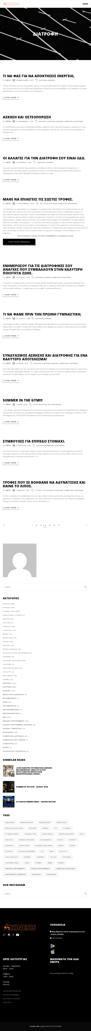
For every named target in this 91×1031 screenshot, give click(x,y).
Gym (81, 834)
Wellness (44, 203)
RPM (51, 851)
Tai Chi (53, 857)
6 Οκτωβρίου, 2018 (23, 162)
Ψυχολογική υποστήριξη (14, 751)
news (61, 845)
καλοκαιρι (36, 874)
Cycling (32, 828)
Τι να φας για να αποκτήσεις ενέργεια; (38, 76)
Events (6, 604)
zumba (39, 863)
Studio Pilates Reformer (15, 653)
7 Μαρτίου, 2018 (22, 490)
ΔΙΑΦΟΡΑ (51, 80)
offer (72, 845)
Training (67, 857)
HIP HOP (7, 623)
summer (40, 857)
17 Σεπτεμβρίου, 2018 (25, 203)
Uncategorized (11, 668)
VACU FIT (7, 672)
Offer (35, 404)
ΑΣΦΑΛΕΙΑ (7, 1002)
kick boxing (46, 840)
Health (6, 619)
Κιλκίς (61, 863)
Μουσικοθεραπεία (11, 710)
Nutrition (8, 638)
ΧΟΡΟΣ (6, 747)
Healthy (9, 840)
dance (45, 828)
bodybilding (45, 822)
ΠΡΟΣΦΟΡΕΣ (57, 404)
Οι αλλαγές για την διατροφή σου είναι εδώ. (44, 158)
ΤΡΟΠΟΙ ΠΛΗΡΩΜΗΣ (11, 995)
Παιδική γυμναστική (12, 728)
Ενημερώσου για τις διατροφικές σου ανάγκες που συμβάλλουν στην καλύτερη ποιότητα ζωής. (43, 269)
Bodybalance (27, 822)
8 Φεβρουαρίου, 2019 (25, 80)
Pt (42, 851)
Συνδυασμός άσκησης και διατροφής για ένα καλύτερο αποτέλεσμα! (45, 357)
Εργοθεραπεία (9, 698)
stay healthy (11, 857)
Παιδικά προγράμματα (40, 868)
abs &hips (9, 822)
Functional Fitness (12, 615)
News (5, 634)
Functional (47, 834)
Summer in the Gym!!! (23, 400)
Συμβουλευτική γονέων (14, 740)
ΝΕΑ (49, 404)
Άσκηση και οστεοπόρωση (27, 117)
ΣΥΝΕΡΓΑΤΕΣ (8, 744)
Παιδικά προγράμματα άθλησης (17, 725)
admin (8, 80)
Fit (55, 828)
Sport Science (10, 649)
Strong (27, 857)
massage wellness (43, 845)
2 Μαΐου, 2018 (21, 404)
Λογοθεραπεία (9, 706)
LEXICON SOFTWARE (53, 1026)
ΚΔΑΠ (5, 702)
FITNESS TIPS (40, 490)
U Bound (7, 664)
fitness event (11, 834)
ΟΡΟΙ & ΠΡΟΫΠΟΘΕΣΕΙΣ (12, 991)
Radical (7, 645)
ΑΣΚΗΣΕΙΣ (43, 121)
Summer (7, 657)
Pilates (8, 851)
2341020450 (57, 938)
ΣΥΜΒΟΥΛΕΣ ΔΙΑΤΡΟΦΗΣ (73, 121)
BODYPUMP (61, 822)
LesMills (7, 626)
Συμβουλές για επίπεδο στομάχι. (34, 441)
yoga (27, 863)
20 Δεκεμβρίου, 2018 (24, 121)
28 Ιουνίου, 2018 (23, 318)
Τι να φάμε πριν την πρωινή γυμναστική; (42, 314)
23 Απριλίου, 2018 (23, 445)
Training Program (12, 660)
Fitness (6, 607)
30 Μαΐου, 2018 (22, 363)
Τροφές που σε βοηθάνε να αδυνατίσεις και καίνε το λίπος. (44, 484)
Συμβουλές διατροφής (65, 868)
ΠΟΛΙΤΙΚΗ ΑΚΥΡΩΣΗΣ (11, 999)
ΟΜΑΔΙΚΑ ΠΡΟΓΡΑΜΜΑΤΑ (13, 721)
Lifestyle (7, 630)
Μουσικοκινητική (11, 713)
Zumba (6, 679)
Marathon (24, 845)
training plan (12, 863)
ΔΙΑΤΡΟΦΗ (43, 80)
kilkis (60, 840)
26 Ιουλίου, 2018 (23, 277)
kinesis (72, 840)
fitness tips (30, 834)
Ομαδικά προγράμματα (15, 868)
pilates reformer (27, 851)
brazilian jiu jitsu (14, 828)
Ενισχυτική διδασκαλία (13, 694)
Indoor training (26, 840)
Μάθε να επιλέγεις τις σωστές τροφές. (38, 199)
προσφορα (51, 874)
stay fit (63, 851)
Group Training (66, 834)
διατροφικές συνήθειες (15, 874)
